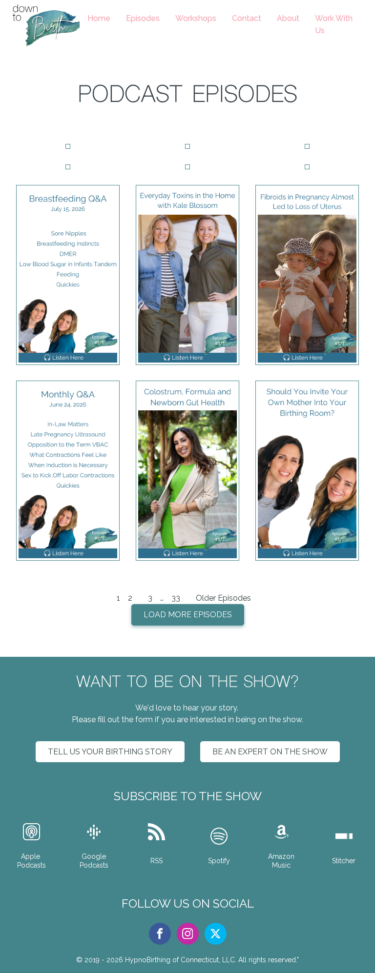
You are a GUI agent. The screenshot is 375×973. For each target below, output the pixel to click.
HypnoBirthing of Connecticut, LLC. (180, 960)
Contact (246, 18)
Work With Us (334, 25)
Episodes (143, 18)
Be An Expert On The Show (270, 751)
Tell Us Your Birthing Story (110, 751)
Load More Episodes (188, 614)
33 (175, 598)
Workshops (195, 18)
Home (98, 18)
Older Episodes (223, 598)
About (288, 18)
